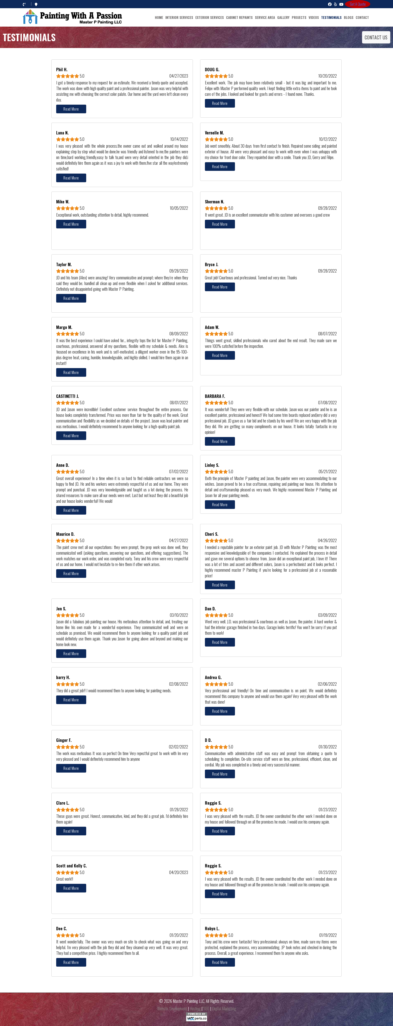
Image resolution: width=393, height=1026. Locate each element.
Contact (362, 17)
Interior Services (179, 17)
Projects (299, 17)
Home (159, 17)
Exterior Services (209, 17)
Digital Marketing (224, 1008)
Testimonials (331, 17)
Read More (71, 109)
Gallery (283, 17)
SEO (206, 1008)
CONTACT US (376, 37)
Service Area (265, 17)
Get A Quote (358, 4)
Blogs (348, 17)
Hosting (195, 1008)
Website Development (172, 1008)
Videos (314, 17)
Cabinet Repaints (239, 17)
